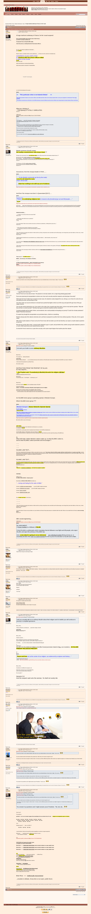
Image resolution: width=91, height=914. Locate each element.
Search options (51, 8)
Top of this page (15, 904)
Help (20, 14)
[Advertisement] (45, 18)
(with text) (44, 8)
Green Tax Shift (41, 9)
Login (42, 7)
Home (34, 1)
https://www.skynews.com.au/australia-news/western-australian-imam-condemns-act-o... (33, 187)
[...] (39, 738)
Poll (49, 1)
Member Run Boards (18, 23)
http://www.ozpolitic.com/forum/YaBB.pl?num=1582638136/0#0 (28, 263)
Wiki (46, 1)
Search (23, 14)
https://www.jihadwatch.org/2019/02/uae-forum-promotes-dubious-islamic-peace (35, 659)
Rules (32, 14)
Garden (52, 1)
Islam (24, 23)
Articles (38, 1)
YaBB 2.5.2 (52, 906)
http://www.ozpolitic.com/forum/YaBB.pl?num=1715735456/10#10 (29, 838)
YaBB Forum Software (39, 907)
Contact (56, 1)
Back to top (8, 144)
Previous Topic (78, 25)
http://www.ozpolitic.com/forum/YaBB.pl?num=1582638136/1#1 (28, 265)
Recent (27, 14)
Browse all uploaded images (60, 8)
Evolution (46, 9)
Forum (42, 1)
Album (16, 14)
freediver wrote (19, 769)
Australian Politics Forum (9, 23)
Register (46, 7)
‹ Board (10, 904)
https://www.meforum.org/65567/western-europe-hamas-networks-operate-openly (32, 417)
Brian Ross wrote (19, 345)
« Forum (7, 904)
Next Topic (83, 25)
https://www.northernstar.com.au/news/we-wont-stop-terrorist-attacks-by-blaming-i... (32, 203)
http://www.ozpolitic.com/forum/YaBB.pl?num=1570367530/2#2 (28, 522)
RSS (47, 8)
